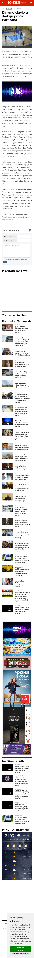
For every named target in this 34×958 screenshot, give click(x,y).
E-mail (10, 241)
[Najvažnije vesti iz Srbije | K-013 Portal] (17, 2)
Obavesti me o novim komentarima (16, 259)
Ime (7, 237)
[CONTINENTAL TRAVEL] (17, 91)
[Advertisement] (17, 292)
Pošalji (5, 262)
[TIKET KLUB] (17, 749)
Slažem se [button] (20, 947)
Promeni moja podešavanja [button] (20, 953)
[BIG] (17, 688)
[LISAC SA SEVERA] (17, 725)
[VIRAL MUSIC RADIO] (17, 629)
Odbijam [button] (20, 950)
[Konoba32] (17, 663)
